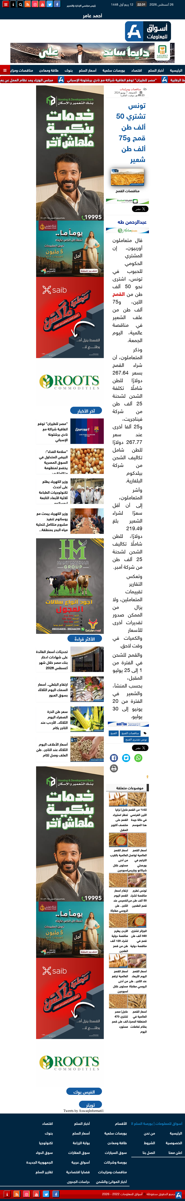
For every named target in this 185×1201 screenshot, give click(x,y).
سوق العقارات (79, 1152)
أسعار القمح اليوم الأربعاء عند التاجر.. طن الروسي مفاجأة (138, 978)
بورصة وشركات (115, 1162)
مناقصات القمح (130, 733)
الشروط (149, 1142)
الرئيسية (176, 70)
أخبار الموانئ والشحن (111, 1181)
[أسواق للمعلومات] (70, 382)
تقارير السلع (44, 1171)
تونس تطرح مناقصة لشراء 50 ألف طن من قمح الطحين (137, 898)
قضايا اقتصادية (78, 1171)
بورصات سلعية (114, 70)
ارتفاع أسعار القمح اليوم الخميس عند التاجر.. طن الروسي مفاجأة (119, 900)
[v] (128, 725)
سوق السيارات (116, 1152)
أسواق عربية (81, 1162)
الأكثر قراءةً (85, 638)
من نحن (149, 1133)
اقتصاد (136, 70)
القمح (119, 293)
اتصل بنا (149, 1152)
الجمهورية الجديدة (39, 1162)
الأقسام (121, 1123)
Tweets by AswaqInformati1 (83, 1111)
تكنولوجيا (46, 1142)
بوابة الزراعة (81, 1142)
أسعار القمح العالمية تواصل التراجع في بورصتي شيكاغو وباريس (137, 860)
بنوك (69, 70)
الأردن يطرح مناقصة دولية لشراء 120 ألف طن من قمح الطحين (119, 940)
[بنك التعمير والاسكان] (70, 153)
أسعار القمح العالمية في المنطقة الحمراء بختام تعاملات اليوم (137, 1021)
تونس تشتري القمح (136, 739)
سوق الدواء (44, 1152)
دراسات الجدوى (78, 1181)
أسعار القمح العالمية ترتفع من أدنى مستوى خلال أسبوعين (120, 981)
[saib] (70, 317)
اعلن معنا (175, 1152)
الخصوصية (174, 1142)
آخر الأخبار (86, 410)
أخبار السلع (156, 70)
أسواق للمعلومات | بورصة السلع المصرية (156, 1123)
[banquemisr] (70, 249)
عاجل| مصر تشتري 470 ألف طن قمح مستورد (120, 1019)
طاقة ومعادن (48, 70)
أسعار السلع (87, 70)
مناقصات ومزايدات (18, 70)
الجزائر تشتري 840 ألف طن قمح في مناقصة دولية (138, 938)
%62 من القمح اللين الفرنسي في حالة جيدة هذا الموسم (137, 817)
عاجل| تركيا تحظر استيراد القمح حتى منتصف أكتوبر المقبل (119, 819)
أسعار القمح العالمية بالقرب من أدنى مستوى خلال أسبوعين (119, 860)
